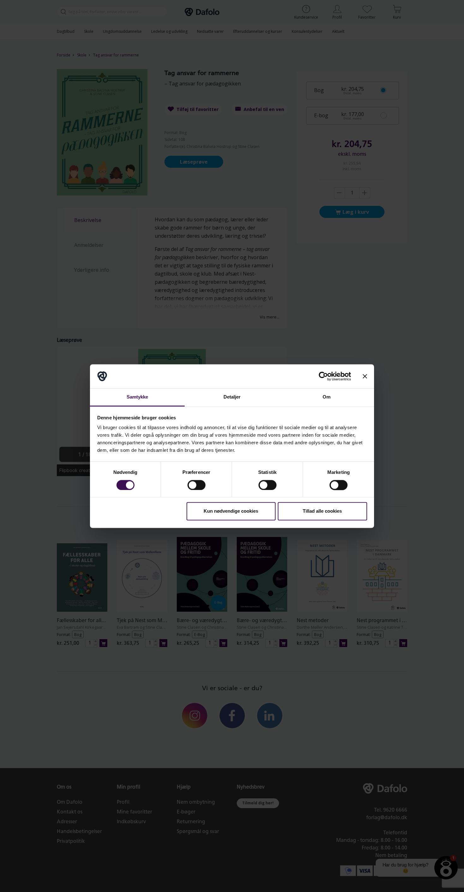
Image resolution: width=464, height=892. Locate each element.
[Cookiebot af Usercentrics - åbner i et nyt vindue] (323, 376)
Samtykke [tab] (137, 397)
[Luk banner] (365, 376)
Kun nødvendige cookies (231, 511)
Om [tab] (326, 397)
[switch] (196, 485)
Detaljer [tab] (232, 397)
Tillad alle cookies (322, 511)
